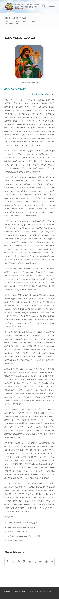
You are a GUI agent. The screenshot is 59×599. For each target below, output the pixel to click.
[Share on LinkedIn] (29, 561)
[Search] (42, 6)
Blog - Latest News (15, 17)
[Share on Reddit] (46, 561)
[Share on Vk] (40, 561)
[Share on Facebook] (7, 561)
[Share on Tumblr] (35, 561)
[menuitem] (42, 6)
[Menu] (50, 6)
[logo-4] (24, 6)
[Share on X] (13, 561)
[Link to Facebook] (52, 594)
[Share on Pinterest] (24, 561)
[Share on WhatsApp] (18, 561)
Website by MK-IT (46, 591)
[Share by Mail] (51, 561)
